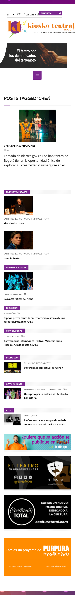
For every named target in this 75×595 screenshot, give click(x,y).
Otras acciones (53, 389)
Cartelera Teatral (13, 218)
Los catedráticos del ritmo (18, 299)
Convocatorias (11, 336)
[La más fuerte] (20, 250)
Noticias (40, 363)
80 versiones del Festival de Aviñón (43, 367)
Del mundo (29, 363)
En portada (30, 389)
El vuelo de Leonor (14, 223)
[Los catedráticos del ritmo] (20, 291)
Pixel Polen (60, 566)
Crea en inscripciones (19, 145)
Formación (9, 313)
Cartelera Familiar (13, 294)
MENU (37, 75)
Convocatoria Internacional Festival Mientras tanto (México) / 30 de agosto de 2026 (33, 343)
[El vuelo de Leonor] (20, 215)
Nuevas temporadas (32, 218)
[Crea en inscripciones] (37, 126)
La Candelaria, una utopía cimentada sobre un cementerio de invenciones (45, 422)
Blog (26, 415)
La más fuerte (11, 258)
